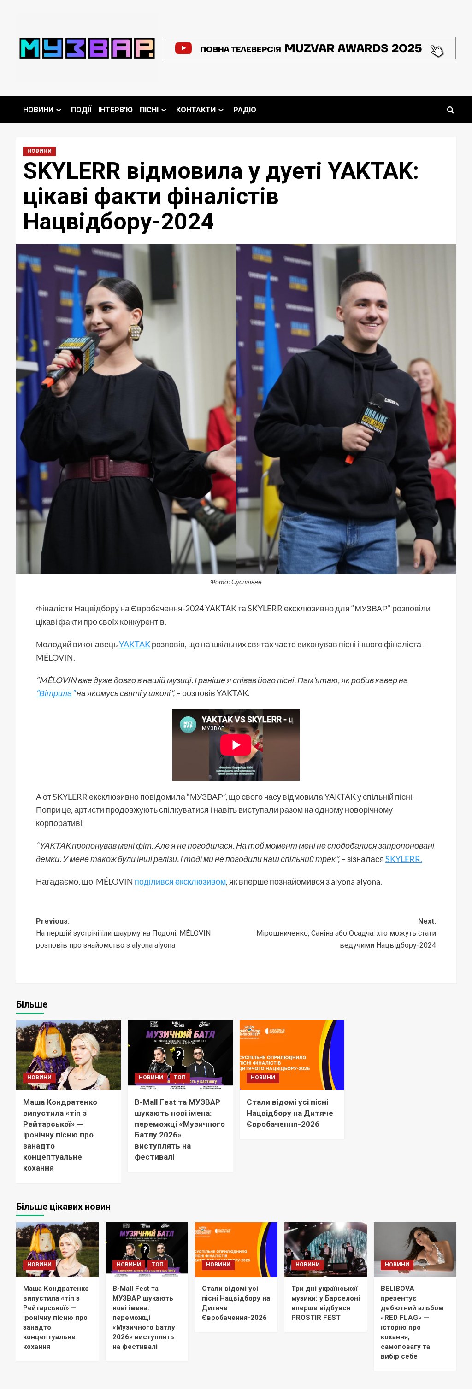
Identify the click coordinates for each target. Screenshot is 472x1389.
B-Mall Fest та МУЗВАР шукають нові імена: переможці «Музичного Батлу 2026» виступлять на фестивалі (143, 1317)
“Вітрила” (55, 693)
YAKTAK (134, 644)
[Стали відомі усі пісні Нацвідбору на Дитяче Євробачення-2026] (292, 1055)
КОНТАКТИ (196, 109)
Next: (346, 933)
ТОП (180, 1077)
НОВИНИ (38, 109)
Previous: (123, 933)
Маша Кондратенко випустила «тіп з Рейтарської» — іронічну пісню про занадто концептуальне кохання (60, 1134)
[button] (450, 110)
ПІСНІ (149, 109)
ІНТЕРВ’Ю (115, 109)
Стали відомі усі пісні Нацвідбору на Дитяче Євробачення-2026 (290, 1113)
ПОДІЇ (81, 109)
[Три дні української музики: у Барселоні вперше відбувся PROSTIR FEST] (325, 1249)
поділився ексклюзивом (180, 881)
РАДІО (244, 109)
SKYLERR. (403, 859)
